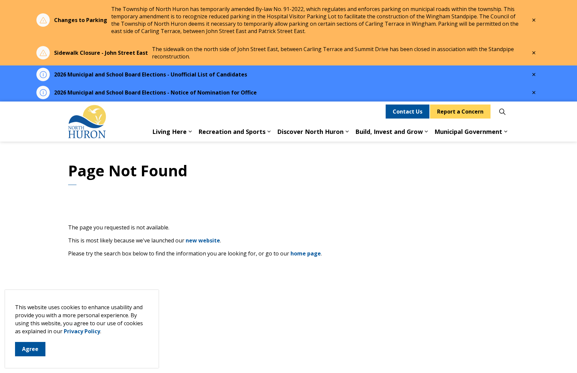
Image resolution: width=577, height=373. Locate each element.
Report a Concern (460, 111)
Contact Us (407, 111)
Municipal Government (468, 132)
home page (306, 253)
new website (203, 240)
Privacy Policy (82, 331)
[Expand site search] (502, 112)
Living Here (169, 132)
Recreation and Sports (231, 132)
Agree (30, 349)
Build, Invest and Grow (389, 132)
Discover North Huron (310, 132)
